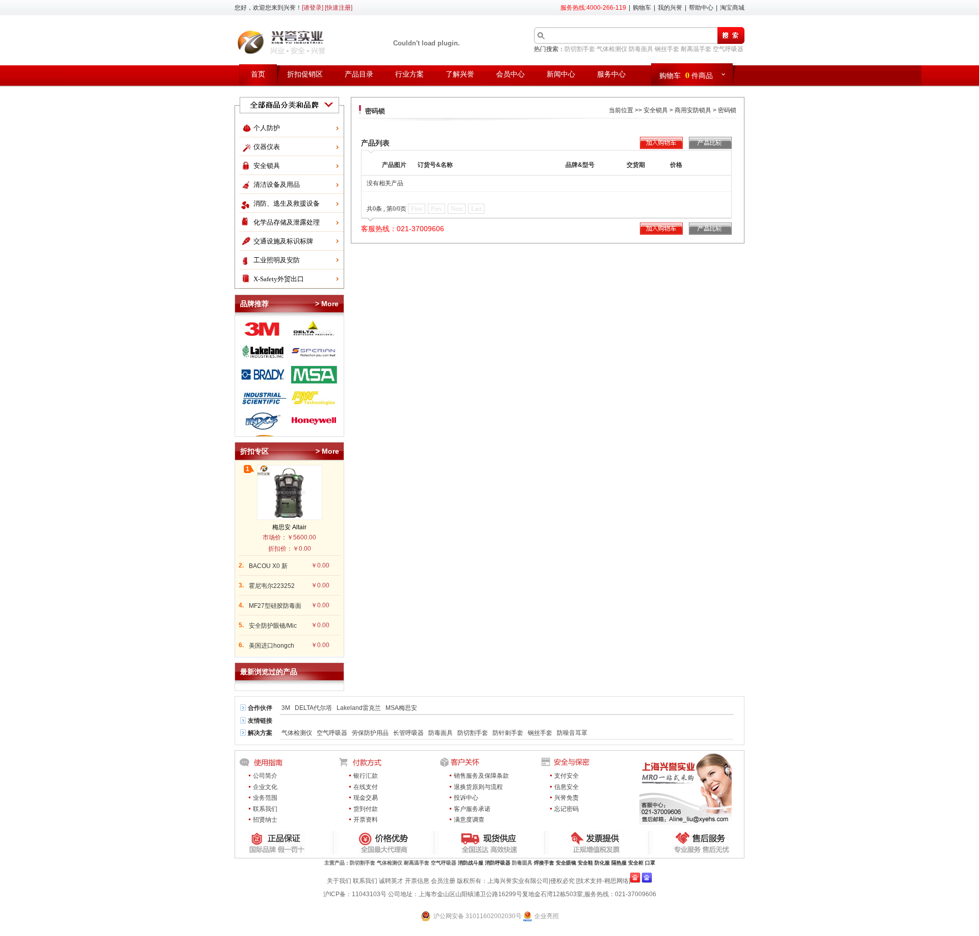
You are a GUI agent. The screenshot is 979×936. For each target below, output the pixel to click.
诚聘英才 (391, 880)
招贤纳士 (265, 819)
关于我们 (339, 880)
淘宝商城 (732, 7)
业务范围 (265, 797)
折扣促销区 (305, 74)
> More (327, 304)
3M (285, 707)
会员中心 (510, 74)
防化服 (602, 863)
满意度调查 (469, 819)
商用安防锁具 (693, 110)
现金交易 (365, 797)
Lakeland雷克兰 (359, 707)
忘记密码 (566, 808)
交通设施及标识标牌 (283, 241)
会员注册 (443, 880)
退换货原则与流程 (478, 787)
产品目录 (359, 74)
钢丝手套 (667, 49)
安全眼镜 (566, 863)
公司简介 (265, 775)
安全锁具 (266, 165)
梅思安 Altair (289, 527)
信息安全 (566, 787)
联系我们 (265, 808)
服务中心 (611, 74)
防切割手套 (579, 49)
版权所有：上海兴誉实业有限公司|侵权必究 (516, 880)
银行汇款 (365, 775)
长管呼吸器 (408, 732)
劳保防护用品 (370, 732)
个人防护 (266, 128)
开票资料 (365, 819)
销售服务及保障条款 (481, 775)
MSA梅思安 (401, 707)
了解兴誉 (460, 74)
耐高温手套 (696, 49)
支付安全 (566, 775)
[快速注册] (338, 7)
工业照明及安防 (276, 260)
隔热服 (619, 863)
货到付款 (365, 808)
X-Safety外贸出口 (278, 279)
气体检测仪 (612, 49)
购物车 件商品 (686, 75)
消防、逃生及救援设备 (286, 203)
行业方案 (409, 74)
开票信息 (417, 880)
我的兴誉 (670, 7)
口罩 (650, 863)
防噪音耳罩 (572, 732)
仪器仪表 (266, 147)
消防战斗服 (470, 863)
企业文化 (265, 787)
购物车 (642, 7)
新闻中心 (561, 74)
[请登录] (312, 7)
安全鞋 (585, 863)
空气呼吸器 (728, 49)
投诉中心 (466, 797)
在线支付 (365, 787)
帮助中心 (701, 7)
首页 (258, 74)
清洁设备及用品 (276, 184)
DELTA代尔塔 (313, 707)
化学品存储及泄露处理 (286, 222)
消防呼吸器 (497, 863)
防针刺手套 (508, 732)
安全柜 (635, 863)
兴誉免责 (566, 797)
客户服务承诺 (472, 808)
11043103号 (369, 894)
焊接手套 (544, 863)
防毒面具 (641, 49)
